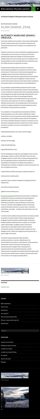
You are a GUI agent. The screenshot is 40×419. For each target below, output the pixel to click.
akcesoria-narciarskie (7, 342)
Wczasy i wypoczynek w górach (10, 320)
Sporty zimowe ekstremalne (9, 317)
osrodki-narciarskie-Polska (8, 352)
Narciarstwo (4, 307)
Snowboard (4, 310)
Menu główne (38, 9)
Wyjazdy (3, 362)
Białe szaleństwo (6, 303)
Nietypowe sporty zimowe (9, 24)
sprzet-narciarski (6, 358)
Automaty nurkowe (7, 196)
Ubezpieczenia (5, 287)
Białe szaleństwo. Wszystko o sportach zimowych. (16, 9)
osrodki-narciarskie (6, 349)
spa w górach (4, 313)
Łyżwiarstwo (4, 323)
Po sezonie (4, 355)
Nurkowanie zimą (15, 27)
